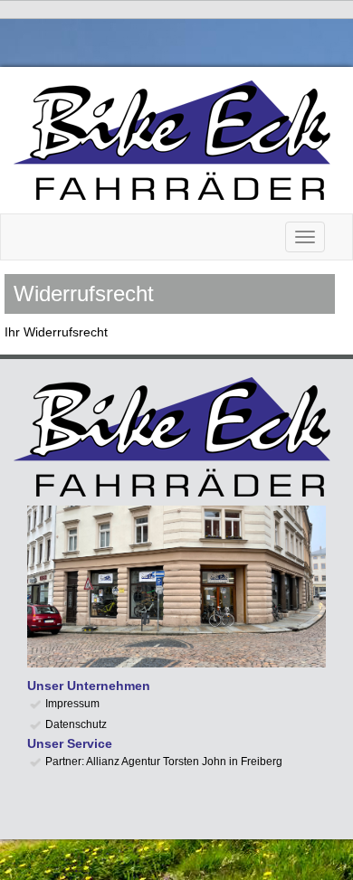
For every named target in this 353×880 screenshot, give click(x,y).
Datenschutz (76, 724)
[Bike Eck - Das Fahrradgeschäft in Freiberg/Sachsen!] (176, 140)
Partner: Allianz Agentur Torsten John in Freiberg (163, 761)
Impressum (72, 703)
